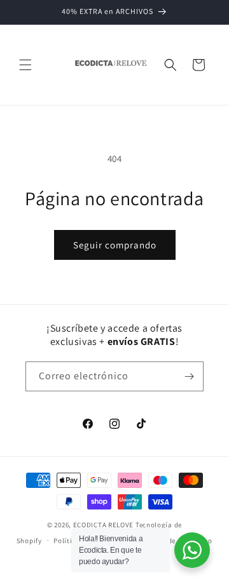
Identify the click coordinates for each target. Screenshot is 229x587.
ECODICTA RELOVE (103, 524)
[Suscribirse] (189, 376)
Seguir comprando (114, 245)
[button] (25, 65)
